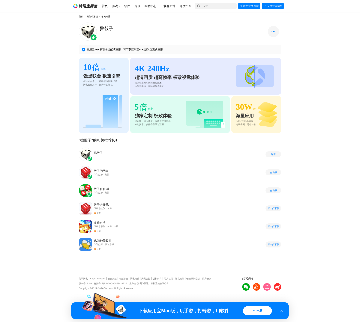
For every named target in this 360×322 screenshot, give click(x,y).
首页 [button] (81, 16)
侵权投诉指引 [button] (193, 278)
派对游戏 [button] (109, 244)
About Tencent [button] (97, 278)
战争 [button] (102, 208)
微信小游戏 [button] (92, 16)
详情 (273, 154)
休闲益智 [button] (98, 244)
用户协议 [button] (206, 278)
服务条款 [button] (112, 278)
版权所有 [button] (157, 278)
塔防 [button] (102, 226)
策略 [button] (96, 208)
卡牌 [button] (116, 226)
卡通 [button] (109, 208)
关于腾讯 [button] (83, 278)
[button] (85, 6)
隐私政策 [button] (179, 278)
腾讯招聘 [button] (134, 278)
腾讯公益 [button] (145, 278)
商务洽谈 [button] (123, 278)
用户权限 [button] (168, 278)
